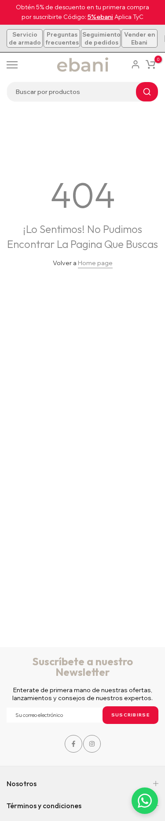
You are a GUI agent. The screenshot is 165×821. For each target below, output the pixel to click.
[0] (150, 64)
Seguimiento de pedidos (101, 38)
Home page (95, 263)
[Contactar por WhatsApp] (145, 800)
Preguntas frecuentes (61, 38)
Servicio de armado (25, 38)
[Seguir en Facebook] (73, 744)
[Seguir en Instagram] (92, 744)
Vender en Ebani (139, 38)
